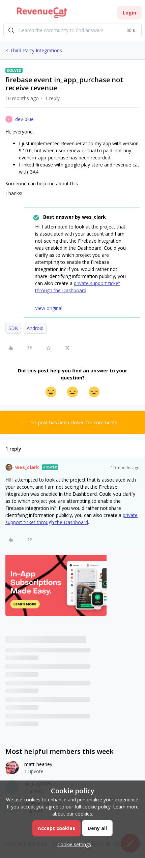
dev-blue (24, 119)
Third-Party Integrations (36, 50)
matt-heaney (38, 764)
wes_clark (27, 467)
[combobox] (72, 30)
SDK (13, 328)
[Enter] (11, 30)
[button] (7, 14)
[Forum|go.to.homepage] (42, 12)
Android (35, 328)
